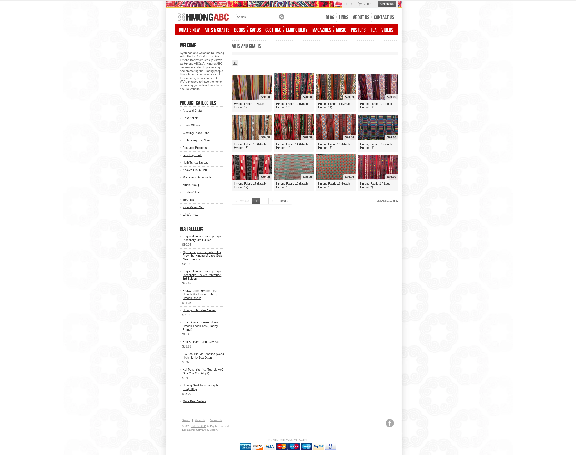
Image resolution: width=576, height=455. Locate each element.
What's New (189, 30)
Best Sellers (191, 118)
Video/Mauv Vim (193, 207)
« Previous (242, 201)
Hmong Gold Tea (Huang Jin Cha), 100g (201, 387)
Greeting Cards (192, 155)
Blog (330, 17)
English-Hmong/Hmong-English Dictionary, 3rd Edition (203, 238)
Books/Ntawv (191, 125)
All (235, 63)
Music (341, 30)
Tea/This (188, 199)
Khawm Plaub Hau (195, 170)
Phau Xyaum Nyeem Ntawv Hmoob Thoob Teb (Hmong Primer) (201, 326)
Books (239, 30)
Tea (373, 30)
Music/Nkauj (191, 185)
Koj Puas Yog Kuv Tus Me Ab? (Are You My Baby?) (203, 371)
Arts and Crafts (192, 110)
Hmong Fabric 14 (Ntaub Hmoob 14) (292, 145)
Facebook (390, 423)
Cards (255, 30)
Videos (387, 30)
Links (343, 17)
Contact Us (384, 17)
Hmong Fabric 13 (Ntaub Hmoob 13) (250, 145)
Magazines (321, 30)
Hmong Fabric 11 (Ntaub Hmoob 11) (334, 105)
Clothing (273, 30)
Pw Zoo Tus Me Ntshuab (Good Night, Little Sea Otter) (203, 355)
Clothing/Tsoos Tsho (196, 133)
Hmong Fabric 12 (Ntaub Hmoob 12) (376, 105)
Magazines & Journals (197, 177)
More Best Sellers (194, 401)
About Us (361, 17)
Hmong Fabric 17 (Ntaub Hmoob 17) (250, 185)
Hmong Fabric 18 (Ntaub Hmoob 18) (292, 185)
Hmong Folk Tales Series (199, 310)
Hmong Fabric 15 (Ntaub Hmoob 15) (334, 145)
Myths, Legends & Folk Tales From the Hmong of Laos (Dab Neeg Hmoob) (202, 255)
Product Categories (198, 103)
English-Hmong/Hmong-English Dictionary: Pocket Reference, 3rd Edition (203, 275)
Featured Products (195, 147)
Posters (358, 30)
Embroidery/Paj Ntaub (197, 140)
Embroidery (297, 30)
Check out (387, 3)
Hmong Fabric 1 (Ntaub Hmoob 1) (249, 105)
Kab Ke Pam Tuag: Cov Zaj (201, 341)
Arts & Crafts (217, 30)
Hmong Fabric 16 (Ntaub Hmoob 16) (376, 145)
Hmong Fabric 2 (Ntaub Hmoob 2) (375, 185)
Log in (348, 3)
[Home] (203, 17)
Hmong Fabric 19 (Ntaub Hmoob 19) (334, 185)
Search (186, 420)
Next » (284, 201)
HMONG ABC (198, 426)
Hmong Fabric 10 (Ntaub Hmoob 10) (292, 105)
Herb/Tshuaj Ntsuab (195, 162)
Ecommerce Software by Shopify (200, 429)
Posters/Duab (191, 192)
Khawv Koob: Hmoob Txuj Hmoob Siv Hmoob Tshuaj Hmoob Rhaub (200, 294)
